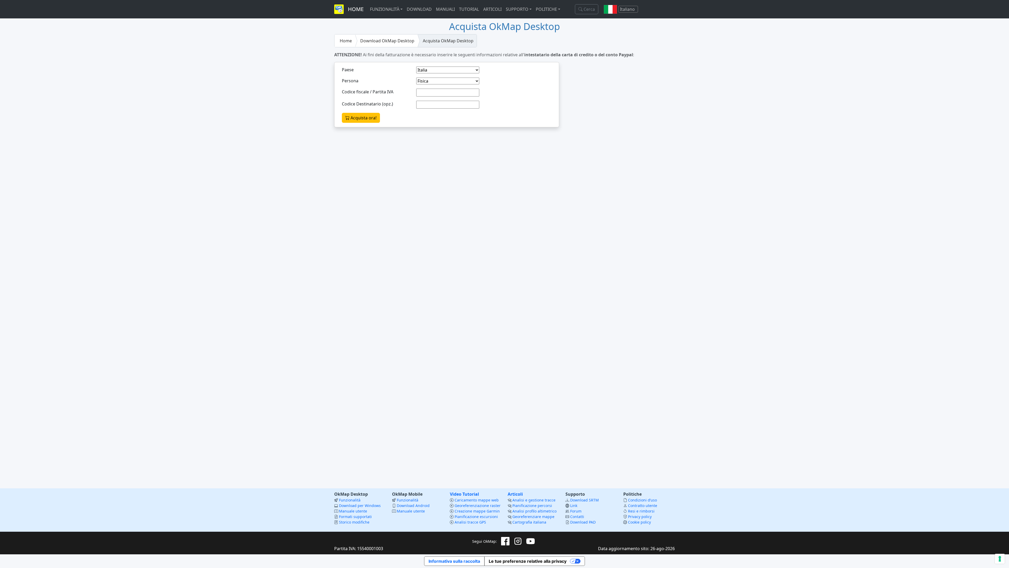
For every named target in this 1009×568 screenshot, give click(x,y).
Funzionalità (350, 500)
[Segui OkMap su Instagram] (518, 541)
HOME (356, 9)
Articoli (515, 494)
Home (346, 41)
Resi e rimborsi (641, 511)
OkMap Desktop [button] (351, 494)
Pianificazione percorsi (532, 505)
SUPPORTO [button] (517, 9)
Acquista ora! (363, 118)
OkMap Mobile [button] (407, 494)
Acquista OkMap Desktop (448, 41)
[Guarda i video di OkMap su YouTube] (530, 541)
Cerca (589, 9)
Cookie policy (639, 522)
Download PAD (583, 522)
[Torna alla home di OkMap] (339, 9)
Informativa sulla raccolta (454, 561)
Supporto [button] (575, 494)
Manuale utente (353, 511)
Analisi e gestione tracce (533, 500)
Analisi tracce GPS (470, 522)
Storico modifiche (354, 522)
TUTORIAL (469, 9)
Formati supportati (355, 516)
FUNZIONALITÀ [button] (384, 9)
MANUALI (445, 9)
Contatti (577, 516)
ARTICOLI (492, 9)
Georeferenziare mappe (533, 516)
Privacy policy (640, 516)
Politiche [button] (632, 494)
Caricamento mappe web (477, 500)
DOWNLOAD (419, 9)
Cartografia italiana (529, 522)
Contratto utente (642, 505)
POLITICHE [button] (546, 9)
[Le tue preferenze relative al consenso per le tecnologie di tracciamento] (1000, 559)
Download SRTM (584, 500)
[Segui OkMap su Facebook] (505, 541)
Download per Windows (360, 505)
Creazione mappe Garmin (477, 511)
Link (573, 505)
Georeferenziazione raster (478, 505)
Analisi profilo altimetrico (534, 511)
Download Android (413, 505)
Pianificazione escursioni (476, 516)
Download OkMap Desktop (387, 41)
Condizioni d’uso (642, 500)
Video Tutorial (464, 494)
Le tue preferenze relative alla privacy (528, 561)
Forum (575, 511)
